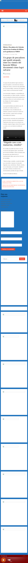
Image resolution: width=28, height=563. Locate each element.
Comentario (4, 210)
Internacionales (7, 44)
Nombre (3, 230)
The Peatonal (6, 54)
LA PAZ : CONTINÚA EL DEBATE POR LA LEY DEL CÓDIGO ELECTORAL (12, 182)
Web (2, 243)
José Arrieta (6, 76)
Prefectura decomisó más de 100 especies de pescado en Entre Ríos (13, 186)
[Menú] (2, 10)
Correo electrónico (6, 236)
